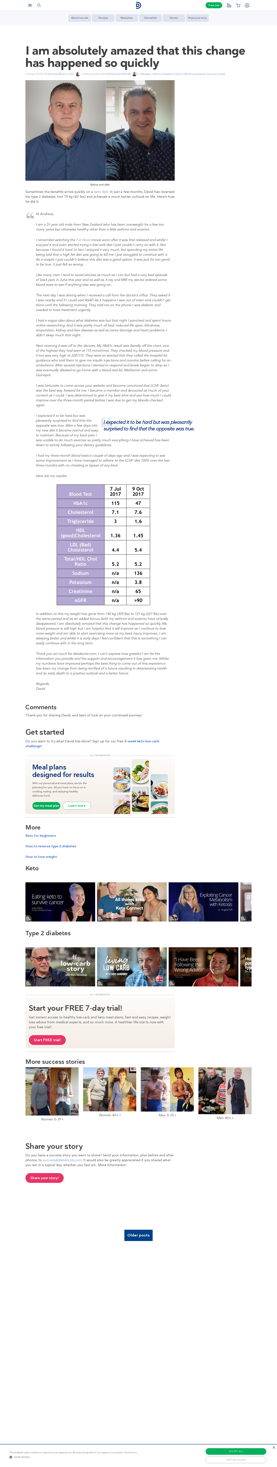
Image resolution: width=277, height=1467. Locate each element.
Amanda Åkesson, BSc (61, 73)
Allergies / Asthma (151, 73)
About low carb (79, 17)
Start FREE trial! (47, 1040)
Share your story (197, 17)
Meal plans (127, 17)
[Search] (39, 5)
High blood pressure (194, 73)
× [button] (273, 1447)
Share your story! (45, 1178)
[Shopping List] (238, 5)
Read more (130, 1452)
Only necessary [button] (236, 1460)
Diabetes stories (172, 73)
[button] (73, 1457)
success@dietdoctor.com (62, 1160)
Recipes (103, 17)
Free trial (214, 5)
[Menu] (30, 5)
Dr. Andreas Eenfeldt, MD (117, 73)
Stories (174, 17)
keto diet (101, 191)
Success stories (216, 73)
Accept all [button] (236, 1451)
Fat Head (83, 240)
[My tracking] (229, 5)
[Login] (247, 5)
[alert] (138, 1455)
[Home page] (138, 5)
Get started (150, 17)
